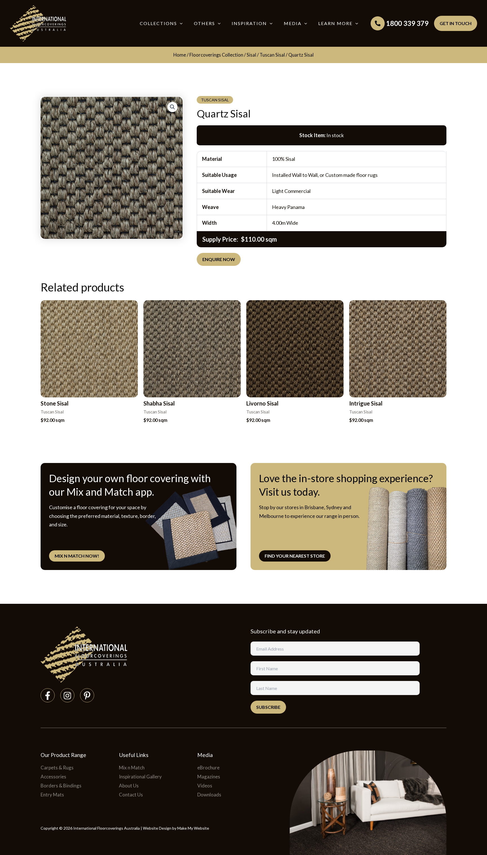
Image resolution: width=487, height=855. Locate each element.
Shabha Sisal (159, 403)
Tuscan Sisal (272, 55)
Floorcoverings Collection (216, 55)
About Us (129, 786)
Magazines (208, 777)
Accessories (53, 777)
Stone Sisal (54, 403)
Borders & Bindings (61, 786)
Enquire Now (218, 259)
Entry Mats (52, 795)
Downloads (209, 795)
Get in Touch (455, 23)
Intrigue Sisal (365, 403)
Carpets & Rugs (57, 768)
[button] (180, 23)
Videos (204, 786)
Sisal (251, 55)
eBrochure (208, 768)
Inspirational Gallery (140, 777)
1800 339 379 (407, 23)
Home (179, 55)
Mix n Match (132, 768)
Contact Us (131, 795)
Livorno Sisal (262, 403)
